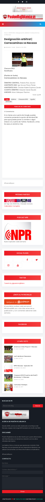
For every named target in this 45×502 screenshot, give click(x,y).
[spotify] (18, 260)
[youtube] (18, 265)
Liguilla (32, 99)
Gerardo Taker (10, 47)
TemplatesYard (20, 499)
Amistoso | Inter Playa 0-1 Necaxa (25, 347)
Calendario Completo (12, 206)
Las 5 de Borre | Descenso (22, 356)
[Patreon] (8, 260)
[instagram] (26, 2)
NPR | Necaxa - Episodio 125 (23, 366)
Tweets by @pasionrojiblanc (14, 283)
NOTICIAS (12, 33)
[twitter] (22, 2)
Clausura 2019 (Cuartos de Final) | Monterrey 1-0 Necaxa (25, 376)
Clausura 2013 (23, 99)
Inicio (6, 33)
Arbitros (13, 99)
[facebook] (18, 2)
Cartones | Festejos (20, 385)
